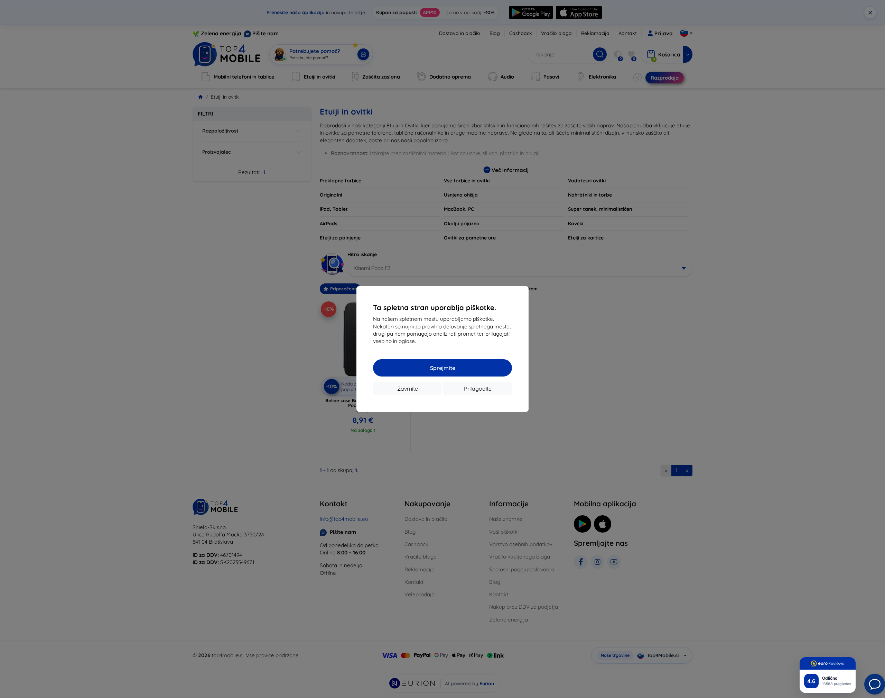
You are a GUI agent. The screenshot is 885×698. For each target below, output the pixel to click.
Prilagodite (478, 388)
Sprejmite (442, 367)
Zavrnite (407, 388)
